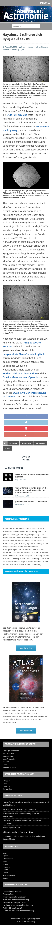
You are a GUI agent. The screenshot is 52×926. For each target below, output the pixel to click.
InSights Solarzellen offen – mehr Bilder (18, 832)
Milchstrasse (8, 858)
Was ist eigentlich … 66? (12, 827)
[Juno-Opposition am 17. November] (8, 506)
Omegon (6, 780)
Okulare (6, 762)
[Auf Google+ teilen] (26, 434)
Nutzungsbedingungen (31, 918)
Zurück (26, 457)
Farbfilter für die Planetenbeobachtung (18, 911)
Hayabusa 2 (40, 443)
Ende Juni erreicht (17, 114)
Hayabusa (26, 443)
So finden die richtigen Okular (14, 902)
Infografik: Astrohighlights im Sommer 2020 (20, 809)
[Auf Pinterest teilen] (26, 428)
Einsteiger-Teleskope (11, 750)
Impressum (15, 918)
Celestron (6, 786)
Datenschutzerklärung (26, 921)
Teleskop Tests (8, 894)
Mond (5, 853)
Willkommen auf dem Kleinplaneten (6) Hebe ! (32, 475)
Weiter (26, 459)
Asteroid (13, 443)
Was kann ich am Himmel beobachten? (18, 905)
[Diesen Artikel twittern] (26, 422)
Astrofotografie (9, 759)
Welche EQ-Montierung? (12, 908)
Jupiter (5, 856)
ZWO (5, 783)
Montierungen (8, 756)
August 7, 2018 (11, 47)
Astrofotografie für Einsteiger (14, 897)
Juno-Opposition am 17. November (31, 501)
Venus (5, 864)
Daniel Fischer (27, 47)
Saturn (5, 869)
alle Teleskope (8, 753)
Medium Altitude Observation (20, 373)
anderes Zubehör (9, 767)
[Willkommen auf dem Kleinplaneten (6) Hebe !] (8, 479)
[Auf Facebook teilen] (26, 416)
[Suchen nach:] (26, 26)
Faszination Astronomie (12, 891)
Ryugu (7, 448)
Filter (5, 764)
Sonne (5, 878)
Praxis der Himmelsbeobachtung (16, 899)
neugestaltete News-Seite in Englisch (24, 354)
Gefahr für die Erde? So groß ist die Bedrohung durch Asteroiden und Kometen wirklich (31, 490)
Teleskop (6, 867)
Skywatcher (7, 789)
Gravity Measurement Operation (21, 377)
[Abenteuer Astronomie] (26, 14)
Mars (5, 861)
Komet (5, 872)
